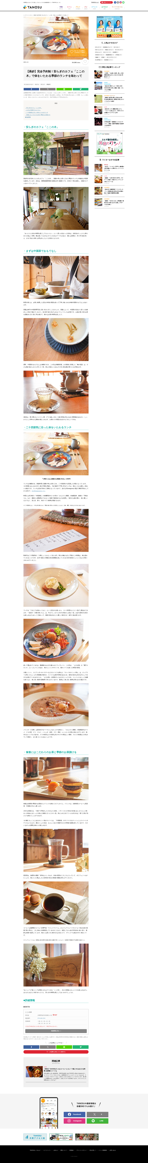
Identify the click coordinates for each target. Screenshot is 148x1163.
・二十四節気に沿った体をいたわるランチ (36, 112)
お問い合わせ (113, 1150)
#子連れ (118, 54)
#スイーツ (107, 52)
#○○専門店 (98, 59)
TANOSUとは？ (95, 2)
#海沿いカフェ (109, 49)
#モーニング (99, 49)
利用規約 (71, 1150)
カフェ (31, 15)
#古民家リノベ (108, 59)
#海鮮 (97, 57)
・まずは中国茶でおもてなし (33, 110)
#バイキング (119, 49)
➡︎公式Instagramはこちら (38, 491)
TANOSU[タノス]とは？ (35, 1150)
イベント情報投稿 (102, 1150)
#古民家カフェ (107, 47)
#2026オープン (99, 54)
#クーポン (116, 47)
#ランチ (98, 47)
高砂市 (48, 84)
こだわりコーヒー (29, 84)
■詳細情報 (28, 117)
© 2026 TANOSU (74, 1156)
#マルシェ (98, 52)
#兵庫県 (115, 52)
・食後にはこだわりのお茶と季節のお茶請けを (37, 115)
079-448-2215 (41, 1018)
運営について (63, 1150)
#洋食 (103, 57)
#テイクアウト (111, 57)
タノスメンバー (47, 1150)
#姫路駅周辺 (110, 54)
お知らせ (56, 1150)
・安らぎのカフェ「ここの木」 (33, 107)
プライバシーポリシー (81, 1150)
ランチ (43, 84)
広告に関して (93, 1150)
